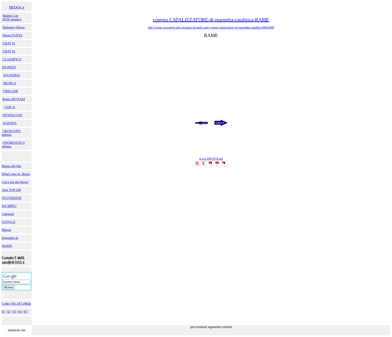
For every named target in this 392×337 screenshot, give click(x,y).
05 (25, 311)
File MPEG (9, 206)
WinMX (7, 246)
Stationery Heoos (13, 27)
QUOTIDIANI (11, 198)
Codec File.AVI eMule (16, 303)
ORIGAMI (10, 91)
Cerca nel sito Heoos (15, 182)
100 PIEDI (9, 67)
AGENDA (9, 123)
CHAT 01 (8, 43)
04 (19, 311)
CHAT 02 (8, 51)
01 (3, 311)
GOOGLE (9, 222)
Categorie (8, 214)
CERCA (9, 107)
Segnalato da (10, 238)
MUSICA (9, 83)
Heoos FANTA (12, 35)
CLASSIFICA (11, 59)
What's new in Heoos (16, 174)
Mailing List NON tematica (11, 17)
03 (14, 311)
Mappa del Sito (11, 166)
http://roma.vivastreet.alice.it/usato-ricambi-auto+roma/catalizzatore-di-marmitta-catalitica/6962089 (211, 27)
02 (8, 311)
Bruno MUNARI (13, 99)
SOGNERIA (11, 75)
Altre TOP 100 (11, 190)
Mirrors (6, 230)
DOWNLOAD (12, 115)
